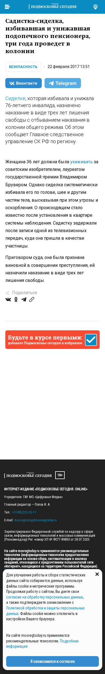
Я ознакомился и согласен (53, 661)
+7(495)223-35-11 (24, 512)
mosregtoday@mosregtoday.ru (35, 520)
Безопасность (23, 67)
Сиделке (15, 98)
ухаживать (81, 161)
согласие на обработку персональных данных (44, 597)
